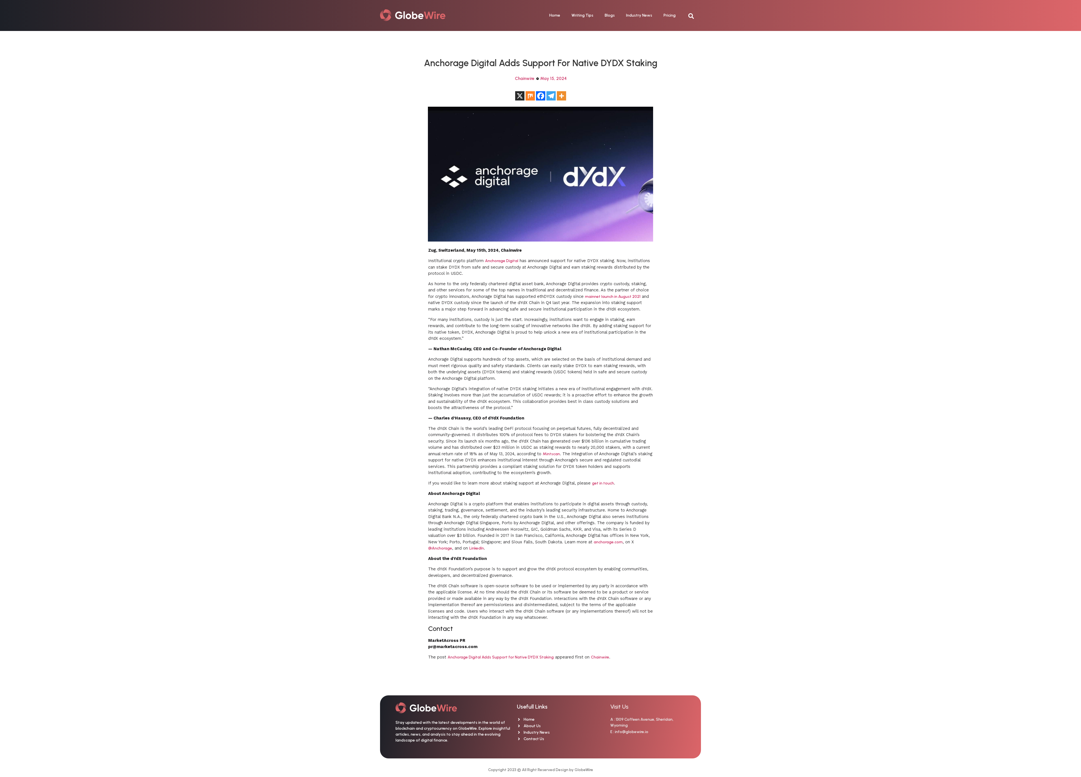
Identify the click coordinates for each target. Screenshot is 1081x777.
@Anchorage (440, 548)
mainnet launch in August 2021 (612, 296)
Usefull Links (532, 706)
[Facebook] (540, 96)
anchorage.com (608, 542)
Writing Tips (582, 15)
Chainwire (524, 78)
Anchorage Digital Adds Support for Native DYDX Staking (501, 657)
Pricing (670, 15)
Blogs (610, 15)
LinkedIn (476, 548)
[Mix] (530, 96)
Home (554, 15)
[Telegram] (551, 96)
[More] (561, 96)
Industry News (639, 15)
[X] (519, 96)
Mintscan (551, 454)
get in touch (603, 483)
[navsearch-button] (694, 15)
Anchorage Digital (501, 260)
